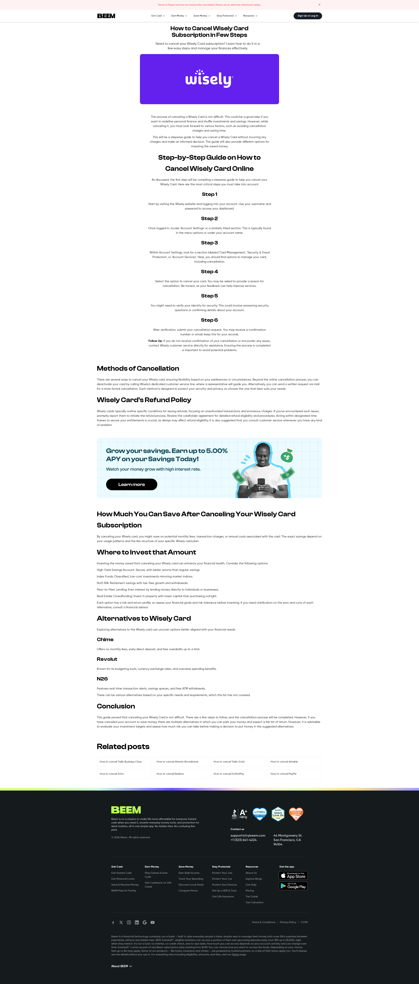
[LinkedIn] (137, 922)
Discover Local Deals (191, 885)
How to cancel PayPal (283, 774)
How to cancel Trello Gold (229, 762)
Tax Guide (252, 896)
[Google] (145, 922)
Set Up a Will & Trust (224, 890)
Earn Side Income (189, 873)
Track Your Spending (191, 879)
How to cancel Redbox (170, 774)
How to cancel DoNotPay (229, 774)
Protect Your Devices (224, 885)
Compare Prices (188, 890)
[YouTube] (153, 922)
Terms (235, 954)
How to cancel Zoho (112, 774)
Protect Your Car (222, 879)
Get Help (251, 885)
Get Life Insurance (223, 896)
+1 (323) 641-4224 (244, 840)
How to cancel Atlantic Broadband (177, 762)
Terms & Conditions (263, 922)
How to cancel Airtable (284, 762)
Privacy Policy (288, 922)
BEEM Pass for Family (123, 890)
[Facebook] (113, 922)
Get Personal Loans (123, 879)
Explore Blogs (254, 879)
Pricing (250, 890)
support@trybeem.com (248, 835)
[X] (121, 922)
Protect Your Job (222, 873)
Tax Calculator (255, 902)
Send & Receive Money (125, 885)
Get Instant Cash (121, 873)
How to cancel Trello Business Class (121, 762)
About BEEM (119, 966)
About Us (251, 873)
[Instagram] (129, 922)
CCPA (304, 922)
